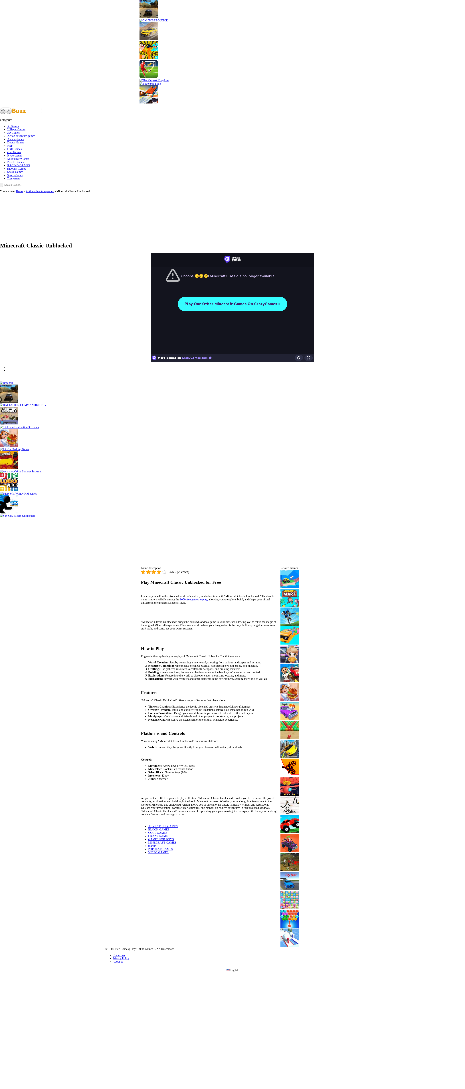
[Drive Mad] (302, 579)
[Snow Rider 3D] (233, 94)
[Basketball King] (233, 83)
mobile (152, 845)
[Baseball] (232, 383)
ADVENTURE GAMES (163, 826)
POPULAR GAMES (160, 849)
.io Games (13, 126)
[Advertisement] (232, 215)
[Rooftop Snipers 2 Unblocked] (232, 416)
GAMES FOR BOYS (161, 839)
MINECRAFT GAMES (162, 842)
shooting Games (16, 168)
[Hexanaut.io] (302, 786)
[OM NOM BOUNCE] (233, 20)
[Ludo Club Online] (232, 482)
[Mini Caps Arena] (302, 843)
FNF (10, 145)
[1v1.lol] (302, 617)
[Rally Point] (233, 9)
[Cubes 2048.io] (302, 635)
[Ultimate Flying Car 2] (302, 749)
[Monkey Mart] (302, 598)
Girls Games (14, 149)
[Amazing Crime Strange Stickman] (232, 471)
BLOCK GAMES (158, 829)
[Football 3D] (233, 69)
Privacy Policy (121, 958)
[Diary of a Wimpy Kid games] (232, 493)
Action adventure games (21, 135)
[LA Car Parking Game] (232, 449)
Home (19, 191)
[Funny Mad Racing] (302, 824)
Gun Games (14, 152)
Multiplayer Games (18, 158)
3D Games (13, 132)
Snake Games (15, 171)
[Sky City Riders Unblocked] (232, 515)
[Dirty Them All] (302, 673)
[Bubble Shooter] (302, 919)
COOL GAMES (157, 832)
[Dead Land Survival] (302, 862)
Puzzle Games (15, 162)
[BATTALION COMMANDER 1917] (232, 405)
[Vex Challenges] (232, 504)
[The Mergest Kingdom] (233, 80)
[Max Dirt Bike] (302, 768)
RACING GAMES (18, 165)
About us (118, 961)
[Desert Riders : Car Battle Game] (302, 711)
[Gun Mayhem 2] (232, 460)
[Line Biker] (302, 805)
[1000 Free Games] (21, 116)
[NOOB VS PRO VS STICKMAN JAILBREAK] (233, 50)
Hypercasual (14, 155)
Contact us (119, 955)
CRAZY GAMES (158, 836)
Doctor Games (15, 142)
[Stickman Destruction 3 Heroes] (232, 427)
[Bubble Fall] (302, 730)
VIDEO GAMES (158, 852)
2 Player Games (16, 129)
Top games (13, 178)
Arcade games (15, 139)
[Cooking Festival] (232, 438)
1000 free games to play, (194, 599)
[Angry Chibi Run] (302, 654)
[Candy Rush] (302, 900)
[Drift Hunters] (233, 31)
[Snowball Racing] (302, 938)
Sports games (15, 175)
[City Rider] (302, 881)
